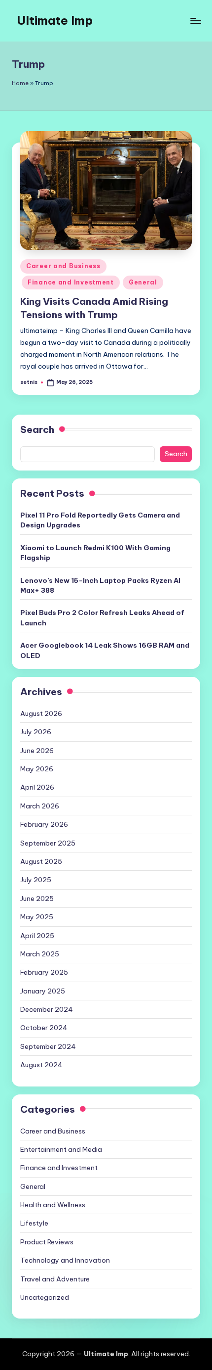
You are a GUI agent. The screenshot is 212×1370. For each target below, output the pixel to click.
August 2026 (41, 713)
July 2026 (35, 731)
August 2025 (41, 861)
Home (20, 83)
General (143, 282)
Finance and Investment (71, 282)
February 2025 (44, 972)
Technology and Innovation (65, 1260)
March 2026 (39, 806)
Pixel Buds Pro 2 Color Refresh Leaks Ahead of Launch (102, 617)
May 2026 (36, 768)
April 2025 (37, 935)
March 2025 (39, 953)
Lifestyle (34, 1223)
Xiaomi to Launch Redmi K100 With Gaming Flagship (95, 552)
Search (37, 429)
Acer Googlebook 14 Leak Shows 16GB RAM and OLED (104, 650)
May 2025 (36, 916)
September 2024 (48, 1046)
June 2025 (37, 898)
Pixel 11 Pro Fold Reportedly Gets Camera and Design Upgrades (100, 520)
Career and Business (63, 266)
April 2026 (37, 787)
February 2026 (44, 824)
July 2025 (35, 879)
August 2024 (41, 1064)
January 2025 (42, 991)
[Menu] (195, 20)
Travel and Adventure (55, 1279)
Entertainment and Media (61, 1149)
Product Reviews (46, 1241)
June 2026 (37, 750)
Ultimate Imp (55, 20)
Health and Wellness (52, 1204)
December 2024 (46, 1009)
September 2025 (47, 843)
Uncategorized (44, 1297)
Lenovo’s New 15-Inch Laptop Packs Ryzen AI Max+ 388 (100, 585)
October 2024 (44, 1027)
